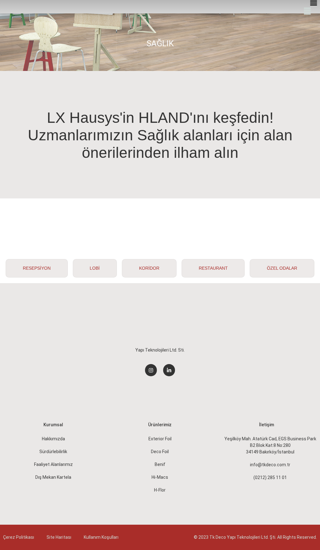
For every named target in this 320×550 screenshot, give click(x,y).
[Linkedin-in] (169, 370)
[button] (307, 11)
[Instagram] (151, 370)
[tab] (37, 268)
